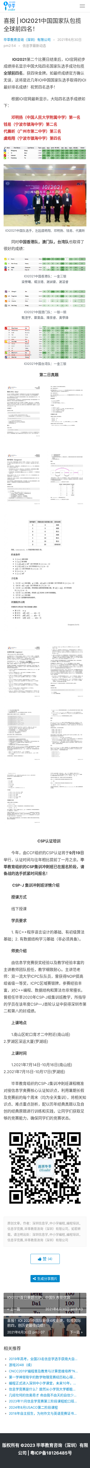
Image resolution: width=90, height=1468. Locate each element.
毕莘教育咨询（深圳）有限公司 (27, 39)
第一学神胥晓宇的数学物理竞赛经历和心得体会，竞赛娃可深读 (44, 1377)
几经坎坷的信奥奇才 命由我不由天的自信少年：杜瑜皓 (44, 1395)
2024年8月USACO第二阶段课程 (33, 1407)
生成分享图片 (46, 1278)
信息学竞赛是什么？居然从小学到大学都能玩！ (44, 1389)
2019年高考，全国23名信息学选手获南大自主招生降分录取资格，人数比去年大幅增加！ (44, 1359)
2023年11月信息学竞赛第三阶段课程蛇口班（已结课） (44, 1401)
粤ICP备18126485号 (51, 1453)
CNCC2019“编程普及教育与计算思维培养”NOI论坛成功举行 (44, 1371)
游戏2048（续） (21, 1365)
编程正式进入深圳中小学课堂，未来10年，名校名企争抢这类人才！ (44, 1383)
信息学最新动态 (34, 46)
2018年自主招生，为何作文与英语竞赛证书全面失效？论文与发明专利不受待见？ (44, 1413)
